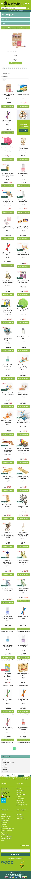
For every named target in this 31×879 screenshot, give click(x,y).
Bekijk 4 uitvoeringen (23, 294)
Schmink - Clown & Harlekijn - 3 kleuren (8, 393)
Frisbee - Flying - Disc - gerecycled (23, 309)
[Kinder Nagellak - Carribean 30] (7, 359)
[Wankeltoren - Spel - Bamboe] (7, 499)
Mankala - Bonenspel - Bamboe (23, 477)
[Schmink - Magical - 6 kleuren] (15, 40)
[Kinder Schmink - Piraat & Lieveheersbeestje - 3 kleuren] (23, 359)
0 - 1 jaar (4, 767)
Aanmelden (20, 816)
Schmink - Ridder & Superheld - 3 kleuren (23, 253)
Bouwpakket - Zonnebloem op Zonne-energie (7, 562)
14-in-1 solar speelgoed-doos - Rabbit (23, 506)
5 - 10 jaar (5, 772)
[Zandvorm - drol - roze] (7, 141)
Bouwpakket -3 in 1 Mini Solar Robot (23, 281)
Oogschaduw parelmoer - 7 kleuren (8, 227)
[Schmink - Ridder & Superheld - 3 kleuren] (23, 247)
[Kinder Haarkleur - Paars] (7, 115)
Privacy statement (6, 836)
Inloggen (19, 814)
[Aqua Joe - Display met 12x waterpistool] (23, 415)
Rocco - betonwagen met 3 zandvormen (23, 449)
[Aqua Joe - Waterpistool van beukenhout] (7, 194)
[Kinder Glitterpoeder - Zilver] (23, 331)
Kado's (19, 796)
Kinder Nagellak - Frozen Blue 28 (8, 645)
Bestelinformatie (6, 816)
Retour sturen (5, 818)
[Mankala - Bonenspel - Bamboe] (23, 471)
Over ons (3, 814)
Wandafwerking (21, 794)
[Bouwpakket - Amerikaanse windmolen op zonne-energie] (7, 527)
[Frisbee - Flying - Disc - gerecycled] (23, 303)
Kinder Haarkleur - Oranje (23, 700)
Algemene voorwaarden (5, 833)
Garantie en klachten (7, 831)
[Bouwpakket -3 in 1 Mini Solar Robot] (23, 275)
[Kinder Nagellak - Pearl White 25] (23, 194)
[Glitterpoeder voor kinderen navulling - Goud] (7, 168)
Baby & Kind (20, 798)
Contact (3, 824)
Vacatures (4, 826)
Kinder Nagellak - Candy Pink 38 (23, 174)
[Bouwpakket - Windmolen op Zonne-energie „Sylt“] (23, 527)
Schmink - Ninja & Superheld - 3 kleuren (23, 227)
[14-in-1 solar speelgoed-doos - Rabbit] (23, 499)
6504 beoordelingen (15, 876)
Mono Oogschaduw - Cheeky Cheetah (23, 561)
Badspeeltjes (6, 760)
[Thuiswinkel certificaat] (5, 796)
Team (3, 840)
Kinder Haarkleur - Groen (8, 700)
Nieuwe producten (22, 805)
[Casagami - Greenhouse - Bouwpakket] (7, 331)
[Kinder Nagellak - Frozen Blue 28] (7, 639)
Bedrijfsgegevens (6, 838)
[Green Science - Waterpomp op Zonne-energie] (7, 303)
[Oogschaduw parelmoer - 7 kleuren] (7, 221)
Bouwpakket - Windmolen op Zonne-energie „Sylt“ (23, 534)
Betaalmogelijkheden (7, 829)
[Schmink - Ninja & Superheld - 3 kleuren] (23, 221)
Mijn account (20, 818)
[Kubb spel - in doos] (23, 88)
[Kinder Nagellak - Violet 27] (23, 639)
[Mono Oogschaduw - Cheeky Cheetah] (23, 555)
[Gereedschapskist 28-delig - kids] (23, 668)
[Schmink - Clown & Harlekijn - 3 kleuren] (7, 387)
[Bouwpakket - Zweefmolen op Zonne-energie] (23, 141)
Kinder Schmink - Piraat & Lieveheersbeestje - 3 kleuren (23, 367)
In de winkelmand (16, 63)
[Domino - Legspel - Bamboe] (7, 471)
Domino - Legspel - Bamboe (7, 477)
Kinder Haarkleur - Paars (8, 121)
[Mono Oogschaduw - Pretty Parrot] (7, 583)
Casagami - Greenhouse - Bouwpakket (8, 338)
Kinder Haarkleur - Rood (8, 253)
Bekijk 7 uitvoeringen (8, 132)
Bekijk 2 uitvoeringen (8, 106)
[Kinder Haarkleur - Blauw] (23, 611)
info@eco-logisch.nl (5, 793)
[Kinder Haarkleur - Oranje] (23, 693)
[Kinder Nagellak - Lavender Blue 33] (7, 611)
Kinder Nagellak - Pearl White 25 (23, 200)
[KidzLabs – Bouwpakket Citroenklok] (7, 668)
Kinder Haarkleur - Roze (8, 728)
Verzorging (20, 800)
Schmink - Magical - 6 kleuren (15, 51)
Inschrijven (14, 854)
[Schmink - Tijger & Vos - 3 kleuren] (7, 415)
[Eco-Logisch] (13, 2)
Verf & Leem (20, 790)
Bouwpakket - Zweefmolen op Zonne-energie (23, 148)
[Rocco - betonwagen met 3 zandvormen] (23, 443)
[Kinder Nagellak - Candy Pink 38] (23, 168)
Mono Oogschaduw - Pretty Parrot (8, 589)
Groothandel (5, 822)
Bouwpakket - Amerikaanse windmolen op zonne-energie (8, 535)
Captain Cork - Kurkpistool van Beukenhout (7, 450)
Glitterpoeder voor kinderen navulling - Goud (8, 175)
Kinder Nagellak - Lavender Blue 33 (8, 617)
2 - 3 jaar (4, 769)
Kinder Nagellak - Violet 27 (23, 645)
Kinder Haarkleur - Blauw (23, 617)
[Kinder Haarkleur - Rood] (7, 247)
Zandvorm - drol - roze (7, 147)
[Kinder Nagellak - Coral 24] (23, 722)
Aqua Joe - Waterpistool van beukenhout (8, 201)
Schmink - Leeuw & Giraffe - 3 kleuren (23, 393)
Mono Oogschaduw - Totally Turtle (23, 589)
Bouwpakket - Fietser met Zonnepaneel (8, 281)
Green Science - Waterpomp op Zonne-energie (7, 310)
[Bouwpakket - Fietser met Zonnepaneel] (7, 275)
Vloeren (19, 792)
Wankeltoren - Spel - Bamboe (8, 505)
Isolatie (19, 788)
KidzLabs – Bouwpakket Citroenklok (7, 675)
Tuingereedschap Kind (8, 762)
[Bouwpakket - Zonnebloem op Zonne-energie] (7, 555)
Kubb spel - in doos (23, 94)
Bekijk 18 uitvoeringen (23, 185)
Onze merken (20, 803)
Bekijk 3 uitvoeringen (8, 350)
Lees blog (23, 130)
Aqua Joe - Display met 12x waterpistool (23, 421)
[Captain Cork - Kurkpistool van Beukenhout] (7, 443)
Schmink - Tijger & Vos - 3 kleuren (7, 421)
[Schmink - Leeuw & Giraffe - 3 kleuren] (23, 387)
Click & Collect (5, 820)
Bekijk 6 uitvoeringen (8, 238)
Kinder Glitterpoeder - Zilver (23, 337)
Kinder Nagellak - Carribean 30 (8, 365)
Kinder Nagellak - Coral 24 (23, 728)
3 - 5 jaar (4, 765)
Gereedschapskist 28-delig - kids (23, 674)
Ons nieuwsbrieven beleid (15, 858)
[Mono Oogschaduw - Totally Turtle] (23, 583)
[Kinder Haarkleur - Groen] (7, 693)
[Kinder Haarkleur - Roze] (7, 722)
